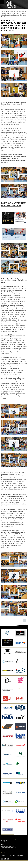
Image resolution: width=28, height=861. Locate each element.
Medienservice (20, 855)
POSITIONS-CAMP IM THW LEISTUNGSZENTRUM (13, 204)
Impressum (3, 855)
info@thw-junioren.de (10, 848)
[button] (2, 2)
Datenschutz (12, 855)
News (16, 11)
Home (11, 11)
